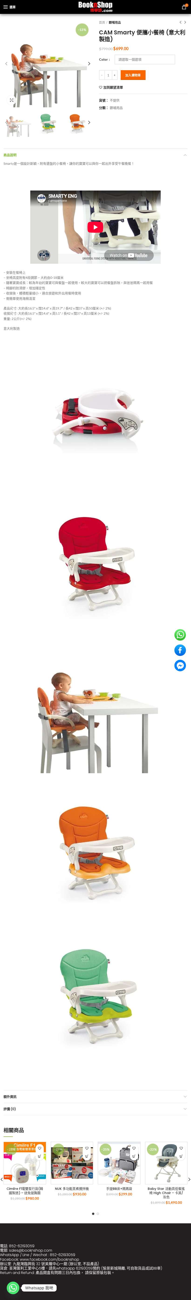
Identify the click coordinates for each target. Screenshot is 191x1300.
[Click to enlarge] (11, 100)
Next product (185, 22)
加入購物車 (133, 75)
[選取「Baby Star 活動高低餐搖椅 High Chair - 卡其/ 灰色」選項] (181, 1156)
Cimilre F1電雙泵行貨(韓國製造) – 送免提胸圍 (25, 1191)
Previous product (180, 22)
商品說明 (10, 155)
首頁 (102, 22)
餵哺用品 (115, 22)
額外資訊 (10, 1096)
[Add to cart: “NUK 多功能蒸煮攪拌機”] (87, 1156)
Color (104, 59)
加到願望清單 (113, 87)
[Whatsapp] (13, 1288)
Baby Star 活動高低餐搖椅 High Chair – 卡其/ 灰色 (166, 1193)
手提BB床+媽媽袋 (119, 1189)
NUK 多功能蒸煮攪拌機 (72, 1189)
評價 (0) (9, 1109)
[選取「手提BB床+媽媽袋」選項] (134, 1156)
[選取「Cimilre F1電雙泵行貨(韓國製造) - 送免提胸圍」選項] (40, 1156)
